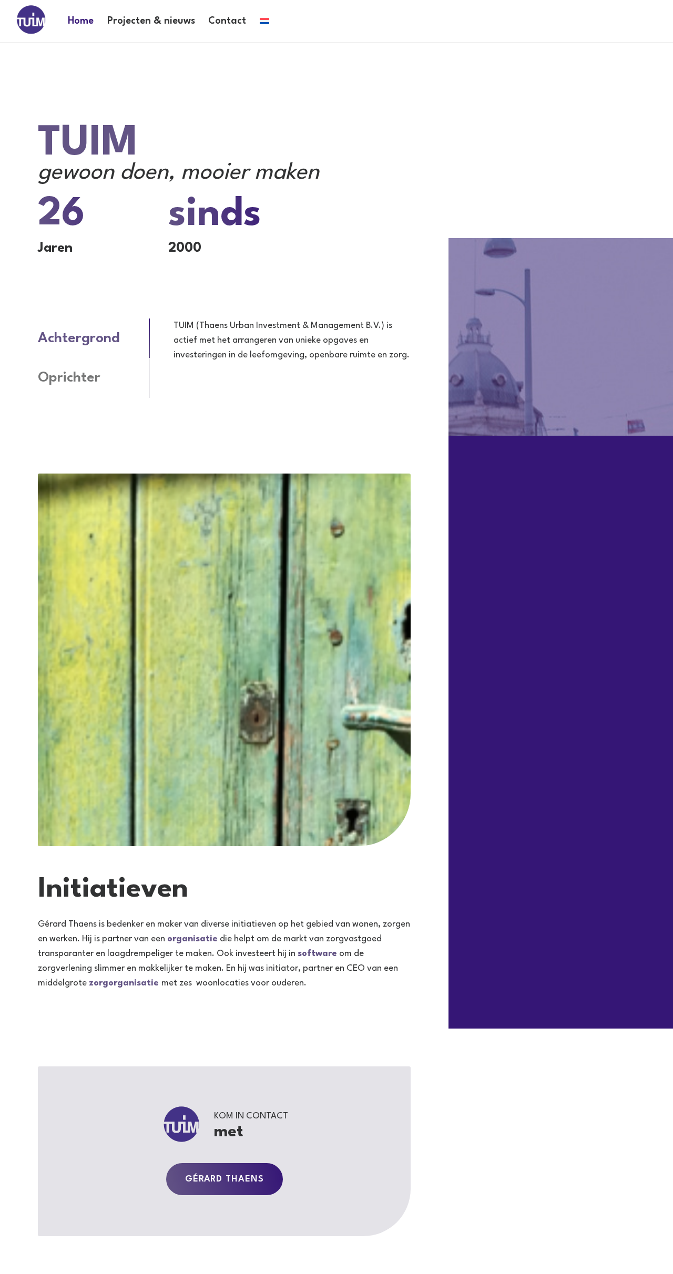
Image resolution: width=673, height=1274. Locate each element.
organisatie (192, 938)
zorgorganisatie (124, 983)
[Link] (31, 20)
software (317, 953)
